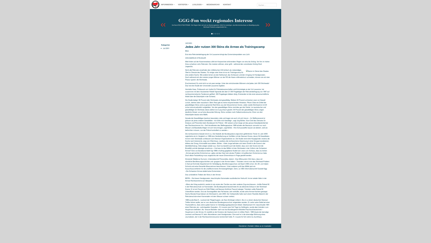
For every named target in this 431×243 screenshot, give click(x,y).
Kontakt (227, 4)
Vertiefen (183, 4)
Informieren (167, 4)
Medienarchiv (213, 4)
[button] (161, 23)
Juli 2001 (166, 48)
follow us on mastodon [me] (263, 226)
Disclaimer (243, 226)
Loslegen (197, 4)
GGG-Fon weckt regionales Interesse (215, 20)
